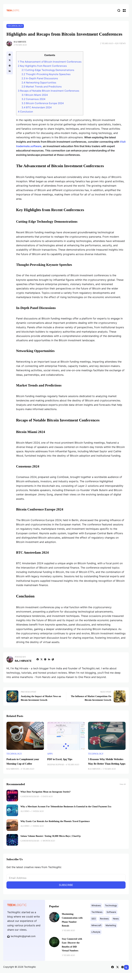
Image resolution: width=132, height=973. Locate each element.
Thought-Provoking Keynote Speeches (46, 74)
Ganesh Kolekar (29, 796)
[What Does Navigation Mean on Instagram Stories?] (12, 795)
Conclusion (25, 111)
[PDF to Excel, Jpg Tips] (66, 736)
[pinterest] (10, 66)
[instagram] (45, 659)
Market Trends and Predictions (42, 86)
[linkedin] (10, 71)
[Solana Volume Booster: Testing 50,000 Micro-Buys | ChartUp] (12, 840)
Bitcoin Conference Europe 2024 (43, 103)
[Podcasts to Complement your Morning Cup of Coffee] (25, 736)
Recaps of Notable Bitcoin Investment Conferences (48, 90)
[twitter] (10, 60)
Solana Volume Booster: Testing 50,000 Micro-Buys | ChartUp (50, 836)
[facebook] (10, 55)
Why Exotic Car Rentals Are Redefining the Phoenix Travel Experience (55, 821)
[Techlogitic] (12, 10)
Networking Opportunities (39, 82)
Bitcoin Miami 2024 (35, 94)
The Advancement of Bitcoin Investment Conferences (49, 61)
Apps (50, 754)
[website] (53, 659)
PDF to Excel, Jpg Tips (59, 759)
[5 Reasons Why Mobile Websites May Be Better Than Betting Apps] (107, 736)
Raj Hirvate (20, 42)
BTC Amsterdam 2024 (37, 107)
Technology (15, 26)
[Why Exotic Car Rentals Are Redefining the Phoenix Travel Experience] (12, 825)
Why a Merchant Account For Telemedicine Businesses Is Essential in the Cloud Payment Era (65, 806)
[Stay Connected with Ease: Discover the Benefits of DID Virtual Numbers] (54, 942)
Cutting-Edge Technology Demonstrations (48, 70)
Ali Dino (24, 811)
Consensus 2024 (33, 99)
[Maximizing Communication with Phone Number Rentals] (54, 917)
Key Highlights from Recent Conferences (42, 65)
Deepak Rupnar (55, 764)
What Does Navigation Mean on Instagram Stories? (45, 791)
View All (123, 784)
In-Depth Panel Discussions (40, 78)
